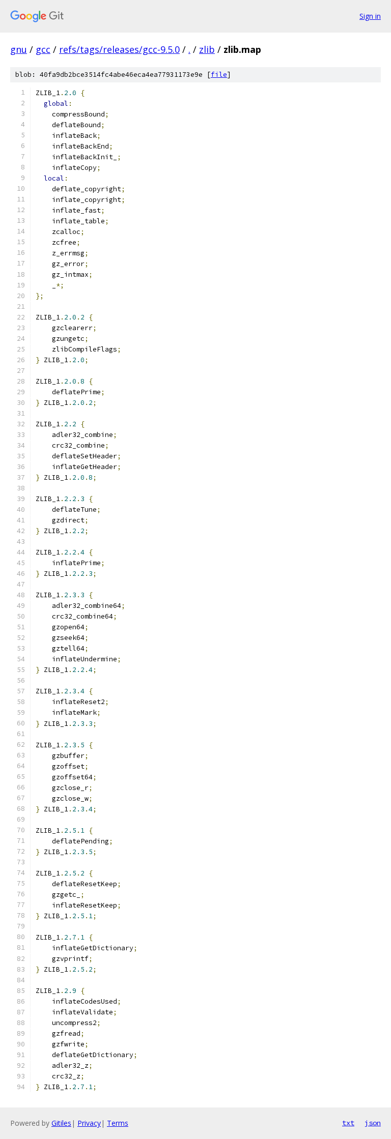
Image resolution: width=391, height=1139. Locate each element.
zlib (207, 49)
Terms (117, 1123)
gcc (43, 49)
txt (348, 1122)
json (373, 1122)
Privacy (89, 1123)
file (219, 74)
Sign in (370, 16)
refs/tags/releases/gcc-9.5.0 (119, 49)
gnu (18, 49)
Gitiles (61, 1123)
